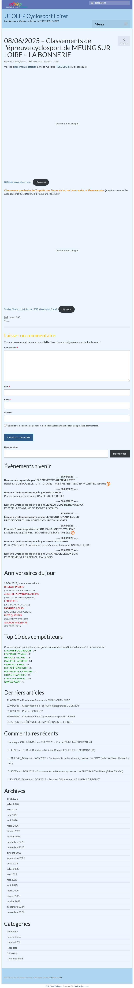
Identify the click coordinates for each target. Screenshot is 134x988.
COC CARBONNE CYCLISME (18, 612)
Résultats (48, 61)
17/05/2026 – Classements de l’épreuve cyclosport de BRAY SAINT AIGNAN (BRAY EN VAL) (72, 771)
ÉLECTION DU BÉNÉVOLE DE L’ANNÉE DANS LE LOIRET (39, 721)
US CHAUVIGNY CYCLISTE (17, 605)
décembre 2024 (15, 906)
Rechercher (11, 447)
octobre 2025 (14, 852)
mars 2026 (13, 825)
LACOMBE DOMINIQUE (17, 650)
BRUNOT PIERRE (14, 586)
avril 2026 (12, 820)
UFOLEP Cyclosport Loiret (36, 16)
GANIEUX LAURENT (15, 661)
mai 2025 (12, 879)
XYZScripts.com (81, 986)
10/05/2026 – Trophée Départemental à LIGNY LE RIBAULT (67, 779)
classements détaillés (24, 66)
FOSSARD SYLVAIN (15, 654)
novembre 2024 (15, 912)
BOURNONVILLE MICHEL (18, 671)
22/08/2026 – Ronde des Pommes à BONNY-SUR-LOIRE (38, 700)
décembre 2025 (15, 842)
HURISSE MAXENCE (15, 668)
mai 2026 (12, 815)
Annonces (12, 931)
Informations (14, 937)
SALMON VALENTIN (15, 622)
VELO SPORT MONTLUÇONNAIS (20, 598)
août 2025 (12, 863)
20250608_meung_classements (17, 182)
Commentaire (11, 348)
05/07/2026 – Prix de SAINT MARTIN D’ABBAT (66, 742)
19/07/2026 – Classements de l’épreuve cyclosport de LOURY (41, 716)
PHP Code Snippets (54, 986)
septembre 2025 (16, 858)
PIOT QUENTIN (13, 615)
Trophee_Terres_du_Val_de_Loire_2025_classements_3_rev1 (30, 309)
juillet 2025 (13, 869)
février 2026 (13, 831)
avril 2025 (12, 885)
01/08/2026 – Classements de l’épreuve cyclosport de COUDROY (43, 705)
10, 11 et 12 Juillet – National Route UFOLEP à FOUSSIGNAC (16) (58, 750)
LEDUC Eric (10, 601)
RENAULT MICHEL (14, 657)
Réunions (12, 953)
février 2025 (13, 896)
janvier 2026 (13, 836)
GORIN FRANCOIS (14, 675)
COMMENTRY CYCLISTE (16, 619)
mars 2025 (13, 890)
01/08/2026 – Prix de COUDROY (25, 711)
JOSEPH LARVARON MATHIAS (21, 594)
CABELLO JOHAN (14, 664)
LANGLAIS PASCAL (15, 678)
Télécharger (41, 182)
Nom (7, 387)
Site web (8, 412)
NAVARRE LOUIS (13, 608)
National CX (13, 942)
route (8, 321)
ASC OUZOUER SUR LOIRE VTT (19, 590)
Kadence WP (56, 978)
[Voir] (108, 483)
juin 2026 (12, 809)
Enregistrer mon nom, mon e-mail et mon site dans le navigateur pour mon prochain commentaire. (53, 426)
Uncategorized (15, 958)
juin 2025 (12, 874)
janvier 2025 (13, 901)
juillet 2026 (13, 804)
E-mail (7, 400)
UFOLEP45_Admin (17, 61)
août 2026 (12, 798)
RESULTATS (63, 66)
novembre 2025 (15, 847)
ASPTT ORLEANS (13, 626)
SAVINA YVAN (12, 682)
